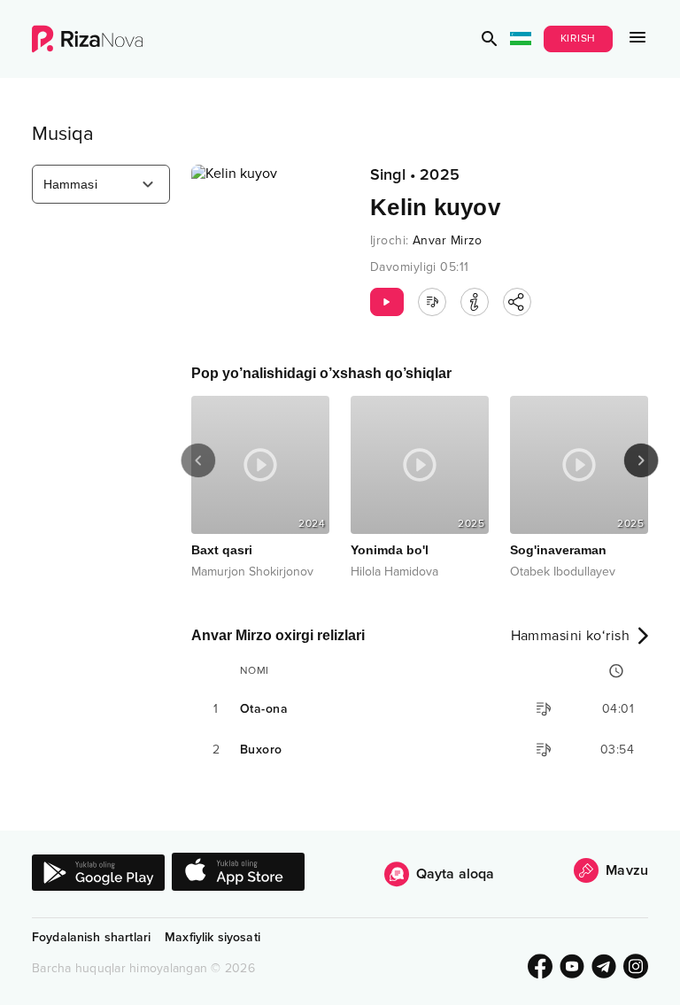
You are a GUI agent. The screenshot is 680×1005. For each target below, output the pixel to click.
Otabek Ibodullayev (503, 571)
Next (641, 460)
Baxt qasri (162, 550)
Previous (198, 460)
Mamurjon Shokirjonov (193, 571)
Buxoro (261, 749)
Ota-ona (264, 708)
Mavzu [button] (627, 870)
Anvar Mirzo (448, 240)
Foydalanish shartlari (91, 937)
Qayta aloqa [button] (455, 874)
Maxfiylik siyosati (212, 937)
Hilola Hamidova (335, 571)
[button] (490, 39)
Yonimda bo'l (330, 550)
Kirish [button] (578, 38)
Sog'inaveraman (499, 550)
